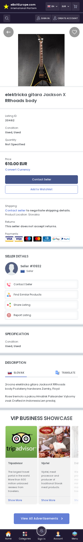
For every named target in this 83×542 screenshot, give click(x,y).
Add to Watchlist (41, 189)
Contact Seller (41, 179)
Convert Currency (17, 170)
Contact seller (15, 210)
